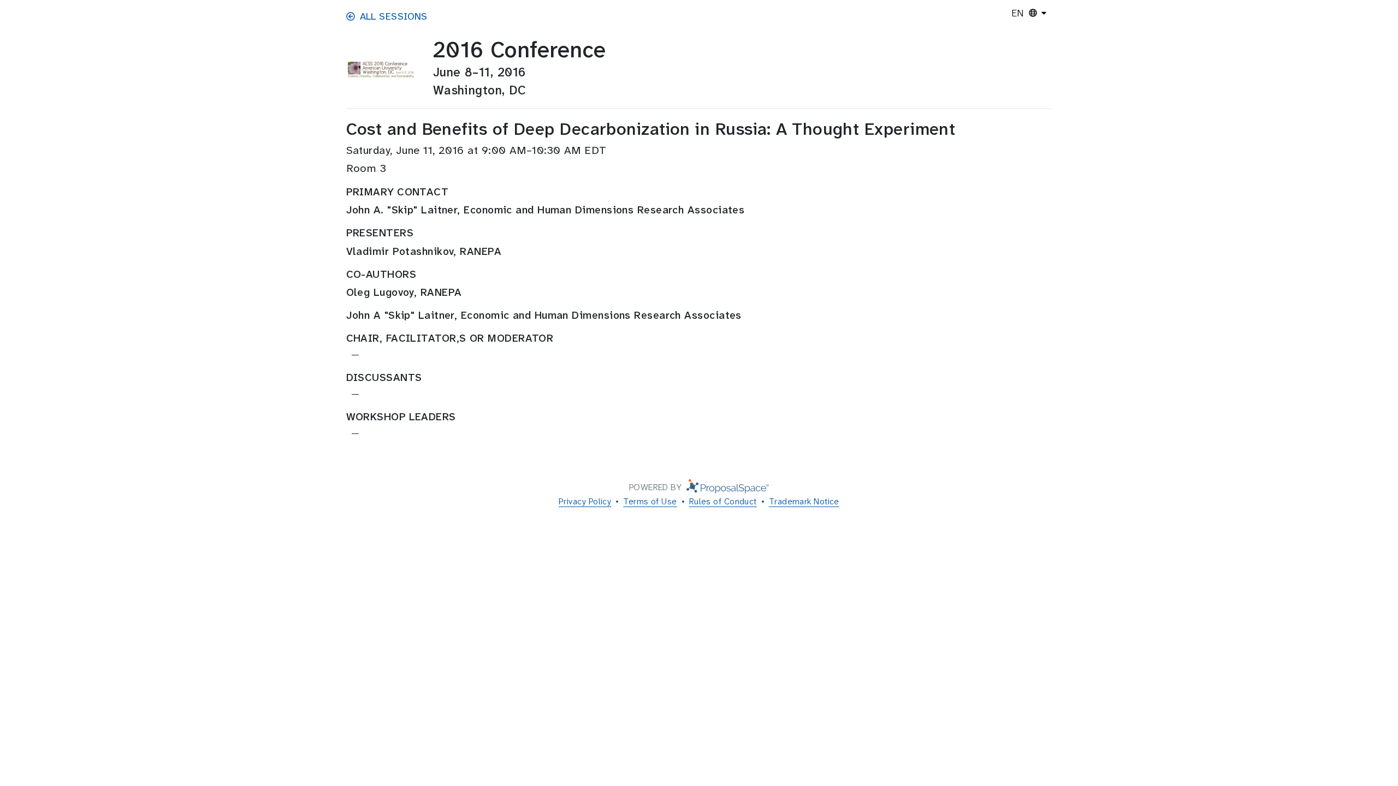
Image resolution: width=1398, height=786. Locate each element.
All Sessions (394, 16)
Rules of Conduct (723, 501)
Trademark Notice (804, 501)
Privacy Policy (585, 501)
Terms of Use (650, 501)
